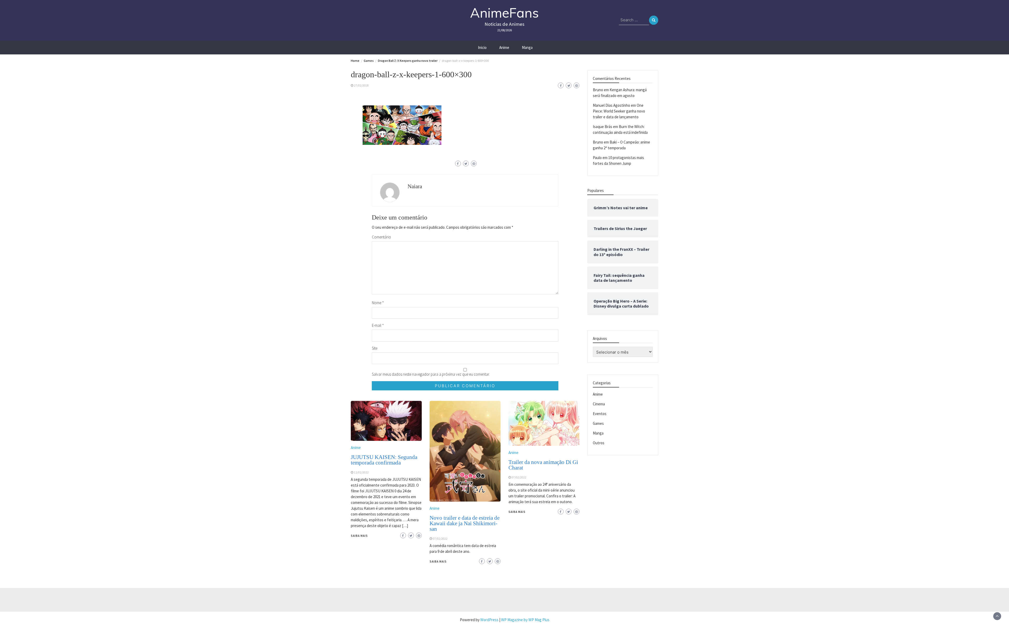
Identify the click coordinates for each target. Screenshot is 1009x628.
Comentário (381, 236)
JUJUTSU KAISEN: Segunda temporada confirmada (384, 460)
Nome (378, 302)
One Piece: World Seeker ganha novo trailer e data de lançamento (619, 111)
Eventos (599, 413)
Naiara (415, 186)
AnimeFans (504, 12)
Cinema (599, 403)
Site (374, 348)
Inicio (482, 47)
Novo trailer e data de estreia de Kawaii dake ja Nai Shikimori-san (465, 523)
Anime (504, 47)
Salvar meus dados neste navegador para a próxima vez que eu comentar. (431, 374)
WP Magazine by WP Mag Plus (525, 619)
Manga (527, 47)
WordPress (489, 619)
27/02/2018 (361, 85)
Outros (598, 442)
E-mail (378, 325)
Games (598, 423)
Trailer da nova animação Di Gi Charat (543, 465)
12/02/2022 (361, 472)
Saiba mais (359, 536)
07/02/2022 (440, 538)
